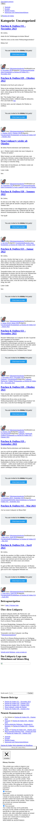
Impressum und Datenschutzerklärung (16, 12)
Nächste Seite (14, 605)
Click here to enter (18, 54)
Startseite (7, 7)
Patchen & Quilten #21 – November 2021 (13, 332)
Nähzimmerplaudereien (17, 68)
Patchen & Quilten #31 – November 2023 (13, 27)
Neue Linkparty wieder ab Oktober (16, 707)
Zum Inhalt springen (7, 1)
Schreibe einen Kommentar (17, 72)
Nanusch (7, 721)
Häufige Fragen (10, 11)
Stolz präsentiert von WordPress (23, 745)
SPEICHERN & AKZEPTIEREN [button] (13, 820)
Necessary (8, 791)
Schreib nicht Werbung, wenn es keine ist (14, 652)
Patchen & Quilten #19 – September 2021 (13, 442)
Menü (3, 3)
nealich (7, 730)
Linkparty (4, 379)
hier (14, 100)
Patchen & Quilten (6, 745)
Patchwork (4, 381)
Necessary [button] (6, 789)
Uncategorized (24, 70)
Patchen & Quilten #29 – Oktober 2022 (17, 705)
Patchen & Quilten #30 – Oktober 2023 (17, 703)
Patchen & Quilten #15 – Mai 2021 (18, 506)
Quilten (10, 381)
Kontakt (7, 9)
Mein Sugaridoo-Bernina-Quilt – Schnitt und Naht (20, 731)
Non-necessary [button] (7, 804)
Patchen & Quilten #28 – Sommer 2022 (17, 709)
